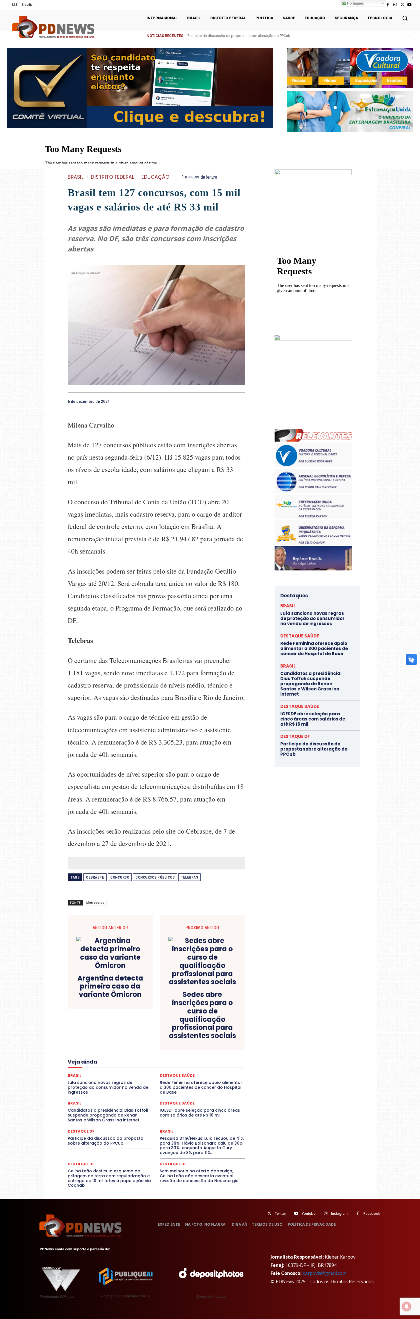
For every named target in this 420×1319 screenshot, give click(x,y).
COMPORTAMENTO (121, 1024)
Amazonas (140, 1019)
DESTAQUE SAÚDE (299, 636)
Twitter (280, 1213)
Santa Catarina (209, 1081)
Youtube (308, 1213)
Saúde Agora (140, 1086)
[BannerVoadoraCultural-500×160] (350, 68)
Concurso (119, 877)
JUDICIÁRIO (135, 1060)
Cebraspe (95, 877)
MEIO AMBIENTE (137, 1065)
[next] (409, 35)
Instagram (339, 1213)
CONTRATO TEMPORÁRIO (98, 1029)
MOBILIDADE (196, 1065)
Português (355, 3)
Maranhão (187, 1060)
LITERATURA (162, 1060)
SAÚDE (117, 1086)
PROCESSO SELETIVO (134, 1075)
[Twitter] (269, 1213)
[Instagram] (395, 4)
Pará (161, 1070)
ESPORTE (114, 1050)
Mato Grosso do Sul (100, 1065)
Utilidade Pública (208, 1091)
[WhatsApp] (239, 401)
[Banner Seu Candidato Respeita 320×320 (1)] (313, 208)
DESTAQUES (99, 1039)
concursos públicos (155, 877)
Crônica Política (160, 1029)
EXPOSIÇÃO (183, 1050)
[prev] (400, 35)
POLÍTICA (101, 1075)
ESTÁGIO (136, 1050)
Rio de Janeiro (121, 1081)
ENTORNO (216, 1045)
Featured (207, 1050)
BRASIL (75, 177)
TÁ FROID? (87, 1091)
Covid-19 (133, 1029)
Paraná (196, 1070)
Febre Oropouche (111, 1055)
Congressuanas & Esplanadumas (218, 1024)
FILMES (138, 1055)
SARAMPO (96, 1086)
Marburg (209, 1060)
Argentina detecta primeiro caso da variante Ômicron (110, 986)
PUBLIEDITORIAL (172, 1075)
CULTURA (210, 1029)
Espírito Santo (88, 1050)
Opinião (119, 1070)
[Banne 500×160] (350, 111)
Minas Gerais (168, 1065)
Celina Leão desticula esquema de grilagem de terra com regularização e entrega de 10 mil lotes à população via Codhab (109, 1178)
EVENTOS (158, 1050)
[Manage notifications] (406, 1306)
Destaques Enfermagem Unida (140, 1039)
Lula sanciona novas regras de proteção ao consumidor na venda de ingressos (252, 36)
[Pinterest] (226, 401)
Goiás (156, 1055)
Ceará (196, 1019)
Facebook (371, 1213)
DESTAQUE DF (196, 1034)
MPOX (219, 1065)
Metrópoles (95, 902)
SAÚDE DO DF (169, 1086)
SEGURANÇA (198, 1086)
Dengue (112, 1034)
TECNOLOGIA (134, 1091)
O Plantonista (94, 1070)
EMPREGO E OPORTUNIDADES (176, 1045)
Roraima (183, 1081)
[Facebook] (387, 4)
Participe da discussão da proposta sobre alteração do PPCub (105, 1140)
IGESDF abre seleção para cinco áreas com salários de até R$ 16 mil (200, 1112)
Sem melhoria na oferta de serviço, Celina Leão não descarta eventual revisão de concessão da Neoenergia (199, 1176)
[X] (402, 4)
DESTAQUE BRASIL (162, 1034)
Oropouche (141, 1070)
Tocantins (180, 1091)
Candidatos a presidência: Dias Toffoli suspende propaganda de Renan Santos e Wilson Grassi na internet (108, 1115)
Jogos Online (108, 1060)
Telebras (189, 877)
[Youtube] (409, 4)
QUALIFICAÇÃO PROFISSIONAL (219, 1075)
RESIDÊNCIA (93, 1081)
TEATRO (109, 1091)
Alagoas (118, 1019)
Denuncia (133, 1034)
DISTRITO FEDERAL (112, 177)
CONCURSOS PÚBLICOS (164, 1024)
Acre (100, 1019)
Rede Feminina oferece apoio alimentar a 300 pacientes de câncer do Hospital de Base (314, 648)
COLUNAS (89, 1024)
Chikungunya (218, 1019)
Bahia (160, 1019)
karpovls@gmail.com (325, 1273)
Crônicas (188, 1029)
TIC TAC (158, 1091)
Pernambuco (219, 1070)
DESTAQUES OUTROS (189, 1039)
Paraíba (178, 1070)
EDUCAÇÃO (155, 177)
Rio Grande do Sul (154, 1081)
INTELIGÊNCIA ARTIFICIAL (188, 1055)
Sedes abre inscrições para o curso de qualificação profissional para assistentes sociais (202, 1015)
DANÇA (93, 1034)
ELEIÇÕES (137, 1045)
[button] (405, 18)
